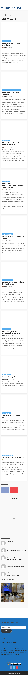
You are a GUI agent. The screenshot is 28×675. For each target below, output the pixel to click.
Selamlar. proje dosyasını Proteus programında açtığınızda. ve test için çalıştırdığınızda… (15, 559)
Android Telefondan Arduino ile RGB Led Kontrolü (13, 283)
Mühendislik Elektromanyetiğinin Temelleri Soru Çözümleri (13, 185)
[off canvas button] (2, 8)
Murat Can (6, 335)
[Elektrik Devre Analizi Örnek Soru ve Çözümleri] (14, 129)
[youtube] (17, 667)
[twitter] (14, 667)
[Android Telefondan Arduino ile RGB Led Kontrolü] (14, 269)
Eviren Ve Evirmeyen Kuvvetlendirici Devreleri (11, 332)
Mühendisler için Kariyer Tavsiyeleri (11, 93)
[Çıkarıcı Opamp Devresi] (14, 364)
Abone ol (6, 631)
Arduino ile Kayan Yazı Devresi (13, 457)
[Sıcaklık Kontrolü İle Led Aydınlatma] (14, 30)
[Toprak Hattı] (14, 663)
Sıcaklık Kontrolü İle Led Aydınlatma (11, 44)
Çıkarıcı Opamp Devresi (10, 377)
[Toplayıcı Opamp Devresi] (14, 403)
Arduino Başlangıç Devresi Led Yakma (13, 237)
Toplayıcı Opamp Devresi (11, 415)
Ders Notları (6, 140)
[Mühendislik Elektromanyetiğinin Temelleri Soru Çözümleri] (14, 174)
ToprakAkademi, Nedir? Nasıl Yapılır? (12, 89)
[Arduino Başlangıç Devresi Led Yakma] (14, 224)
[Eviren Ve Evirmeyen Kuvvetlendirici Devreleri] (14, 319)
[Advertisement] (13, 3)
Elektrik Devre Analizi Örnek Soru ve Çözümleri (12, 144)
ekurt (5, 47)
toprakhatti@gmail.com (11, 642)
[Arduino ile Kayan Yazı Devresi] (14, 445)
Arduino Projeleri (7, 234)
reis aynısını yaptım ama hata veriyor (15, 566)
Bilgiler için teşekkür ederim (13, 543)
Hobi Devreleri (6, 40)
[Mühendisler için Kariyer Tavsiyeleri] (14, 80)
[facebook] (11, 667)
